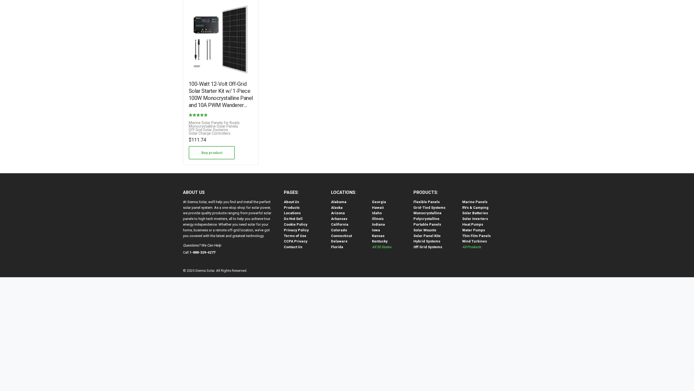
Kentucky (380, 241)
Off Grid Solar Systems (208, 130)
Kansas (378, 236)
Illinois (378, 219)
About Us (291, 202)
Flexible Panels (426, 202)
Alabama (338, 202)
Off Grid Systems (427, 247)
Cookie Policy (295, 224)
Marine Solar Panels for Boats (214, 123)
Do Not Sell (293, 219)
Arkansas (339, 219)
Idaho (377, 213)
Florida (337, 247)
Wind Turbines (474, 241)
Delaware (339, 241)
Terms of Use (295, 236)
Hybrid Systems (426, 241)
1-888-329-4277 (202, 252)
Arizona (338, 213)
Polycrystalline (426, 219)
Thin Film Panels (476, 236)
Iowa (376, 230)
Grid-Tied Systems (429, 208)
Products (292, 208)
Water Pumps (473, 230)
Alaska (337, 208)
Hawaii (378, 208)
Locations (292, 213)
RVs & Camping (475, 208)
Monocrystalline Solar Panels (213, 126)
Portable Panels (427, 224)
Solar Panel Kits (427, 236)
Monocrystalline (427, 213)
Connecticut (341, 236)
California (339, 224)
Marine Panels (474, 202)
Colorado (339, 230)
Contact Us (293, 247)
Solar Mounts (424, 230)
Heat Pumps (472, 224)
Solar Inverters (475, 219)
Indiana (378, 224)
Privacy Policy (296, 230)
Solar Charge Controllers (209, 133)
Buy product (211, 153)
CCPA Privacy (295, 241)
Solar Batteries (475, 213)
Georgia (379, 202)
